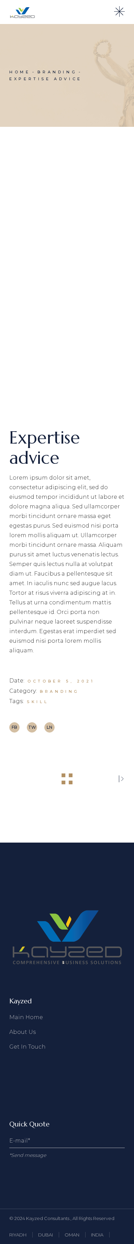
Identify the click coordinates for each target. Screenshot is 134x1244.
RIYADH (17, 1234)
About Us (22, 1032)
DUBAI (45, 1234)
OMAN (72, 1234)
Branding (59, 691)
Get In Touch (27, 1046)
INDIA (97, 1234)
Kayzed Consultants (48, 1218)
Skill (37, 701)
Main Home (26, 1017)
